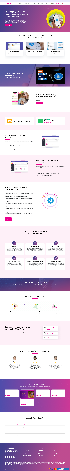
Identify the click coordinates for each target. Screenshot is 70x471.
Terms (55, 455)
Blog (38, 3)
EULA (55, 450)
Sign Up (57, 3)
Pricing (33, 3)
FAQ (39, 453)
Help (42, 3)
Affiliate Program (41, 450)
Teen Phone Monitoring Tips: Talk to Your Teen (25, 402)
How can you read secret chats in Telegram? (14, 432)
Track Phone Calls (26, 450)
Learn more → (27, 0)
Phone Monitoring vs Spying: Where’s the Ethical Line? (9, 392)
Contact (39, 457)
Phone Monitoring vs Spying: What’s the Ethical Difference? (56, 392)
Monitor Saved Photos (27, 457)
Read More (7, 395)
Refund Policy (56, 453)
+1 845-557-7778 (53, 0)
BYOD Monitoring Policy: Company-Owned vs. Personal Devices (41, 392)
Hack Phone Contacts (27, 453)
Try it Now (8, 25)
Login (53, 3)
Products (20, 3)
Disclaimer (56, 457)
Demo (47, 3)
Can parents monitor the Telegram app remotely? (15, 424)
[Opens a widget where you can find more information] (66, 469)
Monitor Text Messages (27, 455)
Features (27, 3)
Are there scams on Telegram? (12, 435)
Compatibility (40, 455)
